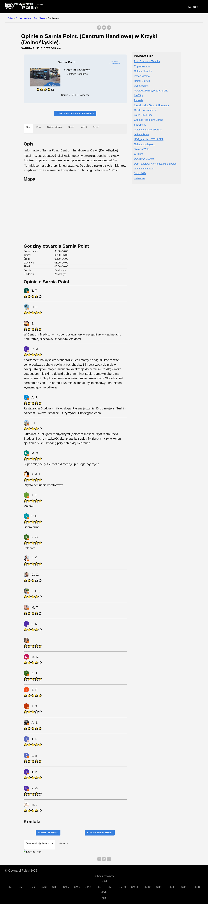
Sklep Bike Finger (143, 115)
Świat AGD (140, 173)
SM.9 (110, 887)
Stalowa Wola (141, 149)
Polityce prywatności (104, 876)
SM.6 (77, 887)
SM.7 (88, 887)
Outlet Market (141, 86)
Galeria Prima (141, 134)
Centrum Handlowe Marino (148, 120)
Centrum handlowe (24, 18)
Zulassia (138, 100)
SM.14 (172, 887)
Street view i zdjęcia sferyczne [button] (39, 843)
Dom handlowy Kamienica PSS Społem (155, 164)
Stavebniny (140, 125)
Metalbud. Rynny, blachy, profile (151, 91)
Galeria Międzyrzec (144, 144)
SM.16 (197, 887)
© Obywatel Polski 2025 (21, 870)
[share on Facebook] (99, 29)
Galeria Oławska (143, 71)
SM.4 (55, 887)
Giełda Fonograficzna (145, 110)
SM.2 (32, 887)
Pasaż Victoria (142, 76)
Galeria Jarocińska (144, 168)
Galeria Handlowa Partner (148, 129)
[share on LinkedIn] (108, 29)
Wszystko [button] (63, 843)
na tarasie (139, 178)
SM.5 (66, 887)
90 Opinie (114, 61)
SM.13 (159, 887)
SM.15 (184, 887)
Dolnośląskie (39, 18)
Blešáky (138, 95)
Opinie (10, 18)
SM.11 (134, 887)
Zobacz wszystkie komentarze (75, 113)
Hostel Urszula (142, 81)
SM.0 (10, 887)
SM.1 (21, 887)
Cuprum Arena (142, 66)
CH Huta (138, 154)
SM (104, 898)
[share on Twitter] (104, 29)
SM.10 (122, 887)
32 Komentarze (114, 63)
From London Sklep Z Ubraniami (151, 105)
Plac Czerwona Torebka (147, 61)
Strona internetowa (99, 832)
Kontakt (193, 6)
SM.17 (104, 892)
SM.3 (44, 887)
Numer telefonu (48, 832)
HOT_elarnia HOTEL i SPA (148, 139)
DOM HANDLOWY (144, 159)
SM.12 (147, 887)
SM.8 (99, 887)
